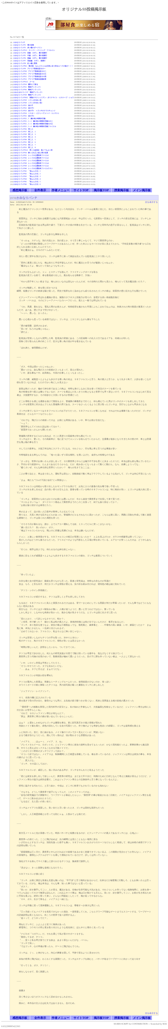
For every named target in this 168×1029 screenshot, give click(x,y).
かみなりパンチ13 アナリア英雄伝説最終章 (29, 79)
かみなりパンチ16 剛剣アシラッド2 (27, 89)
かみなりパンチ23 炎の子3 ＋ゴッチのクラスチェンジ (34, 111)
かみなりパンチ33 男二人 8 (24, 147)
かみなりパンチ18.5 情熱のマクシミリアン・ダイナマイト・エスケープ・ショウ (43, 97)
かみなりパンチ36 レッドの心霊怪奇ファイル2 (31, 158)
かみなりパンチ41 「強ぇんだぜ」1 (27, 171)
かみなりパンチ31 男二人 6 (24, 142)
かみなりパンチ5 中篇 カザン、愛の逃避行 (30, 55)
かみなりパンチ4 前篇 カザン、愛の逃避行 (30, 53)
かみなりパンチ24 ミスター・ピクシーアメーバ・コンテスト (36, 113)
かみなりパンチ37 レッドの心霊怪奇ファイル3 (31, 160)
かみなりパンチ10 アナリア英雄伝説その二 (29, 71)
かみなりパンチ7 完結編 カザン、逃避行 (29, 61)
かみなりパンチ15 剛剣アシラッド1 (27, 87)
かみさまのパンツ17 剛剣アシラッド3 (27, 92)
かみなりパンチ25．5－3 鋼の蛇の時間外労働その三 (33, 124)
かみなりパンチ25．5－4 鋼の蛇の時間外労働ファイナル (34, 126)
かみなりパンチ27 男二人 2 (24, 132)
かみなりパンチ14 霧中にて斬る (25, 84)
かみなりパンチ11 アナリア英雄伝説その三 (29, 74)
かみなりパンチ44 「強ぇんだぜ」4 (27, 179)
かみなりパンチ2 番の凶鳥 (23, 45)
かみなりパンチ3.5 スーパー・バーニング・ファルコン (34, 50)
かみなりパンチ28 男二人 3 (24, 134)
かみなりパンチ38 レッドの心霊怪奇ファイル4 (31, 163)
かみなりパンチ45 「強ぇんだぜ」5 (27, 181)
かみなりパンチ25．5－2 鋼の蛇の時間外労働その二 (33, 121)
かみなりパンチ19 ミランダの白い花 (27, 100)
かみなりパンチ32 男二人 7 (24, 145)
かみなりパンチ (19, 42)
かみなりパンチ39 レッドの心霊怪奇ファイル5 (31, 166)
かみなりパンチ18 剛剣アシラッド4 (27, 95)
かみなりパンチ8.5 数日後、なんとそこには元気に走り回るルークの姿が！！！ (43, 66)
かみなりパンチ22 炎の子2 (23, 108)
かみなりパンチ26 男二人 (23, 129)
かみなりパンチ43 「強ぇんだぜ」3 (27, 176)
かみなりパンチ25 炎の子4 (23, 116)
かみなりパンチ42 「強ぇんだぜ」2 (27, 174)
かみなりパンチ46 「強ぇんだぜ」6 (27, 184)
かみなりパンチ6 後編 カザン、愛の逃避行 (30, 58)
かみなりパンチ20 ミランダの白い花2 (27, 103)
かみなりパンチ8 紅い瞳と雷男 (25, 63)
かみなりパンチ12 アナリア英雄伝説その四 (29, 76)
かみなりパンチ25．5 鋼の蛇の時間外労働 (29, 118)
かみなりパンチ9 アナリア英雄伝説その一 (29, 68)
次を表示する (151, 202)
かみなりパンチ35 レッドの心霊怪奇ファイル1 (31, 155)
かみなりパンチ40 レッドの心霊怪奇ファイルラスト (33, 168)
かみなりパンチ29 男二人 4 (24, 137)
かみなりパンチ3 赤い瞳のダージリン (27, 47)
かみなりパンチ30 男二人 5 (24, 139)
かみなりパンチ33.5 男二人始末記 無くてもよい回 (32, 150)
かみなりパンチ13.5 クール (23, 82)
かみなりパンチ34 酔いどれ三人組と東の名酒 (30, 153)
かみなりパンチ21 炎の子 (23, 105)
